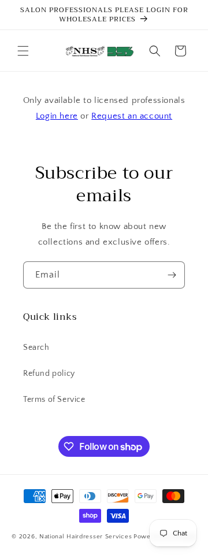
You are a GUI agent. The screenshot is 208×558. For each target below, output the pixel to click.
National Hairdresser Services (85, 536)
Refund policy (49, 373)
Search (36, 347)
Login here (57, 116)
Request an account (131, 116)
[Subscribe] (171, 275)
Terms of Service (54, 399)
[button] (23, 51)
